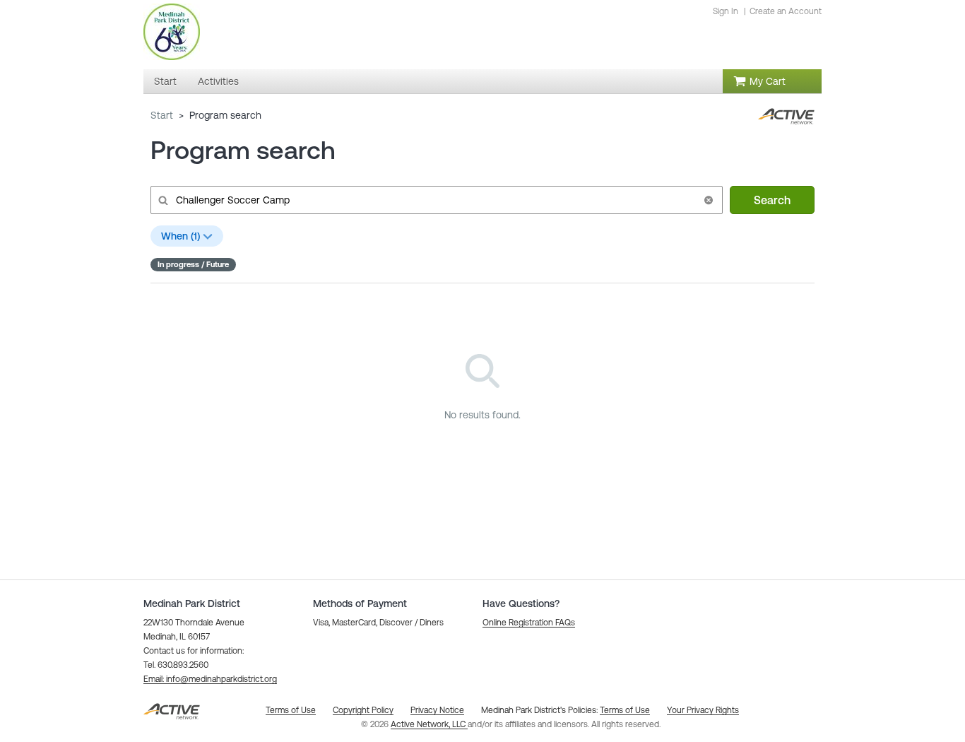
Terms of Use (625, 710)
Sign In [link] (725, 11)
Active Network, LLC (429, 724)
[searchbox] (435, 200)
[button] (709, 200)
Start (161, 115)
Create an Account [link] (786, 11)
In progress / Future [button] (193, 264)
